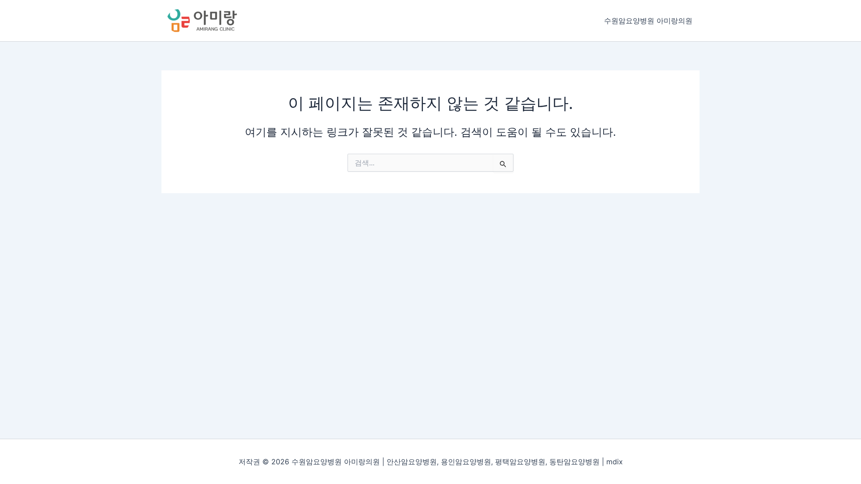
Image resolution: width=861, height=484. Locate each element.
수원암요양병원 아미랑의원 (648, 20)
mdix (614, 461)
